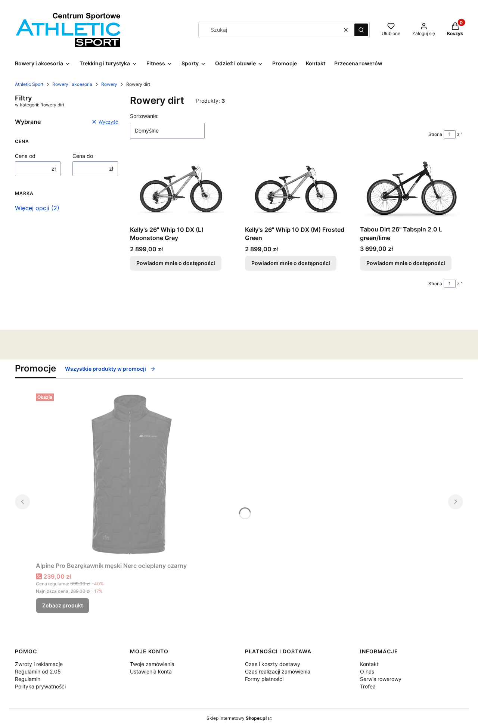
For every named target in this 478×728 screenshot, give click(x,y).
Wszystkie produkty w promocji (105, 368)
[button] (361, 30)
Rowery (109, 84)
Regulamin (27, 679)
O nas (367, 671)
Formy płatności (264, 679)
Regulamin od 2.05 (38, 671)
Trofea (368, 686)
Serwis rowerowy (380, 679)
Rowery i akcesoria (72, 84)
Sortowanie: (144, 116)
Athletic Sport (29, 84)
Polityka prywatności (40, 686)
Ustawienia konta (151, 671)
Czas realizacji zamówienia (277, 671)
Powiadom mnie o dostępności (175, 263)
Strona (435, 134)
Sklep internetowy (237, 718)
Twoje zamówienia (152, 664)
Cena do (82, 156)
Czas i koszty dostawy (272, 664)
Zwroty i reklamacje (39, 664)
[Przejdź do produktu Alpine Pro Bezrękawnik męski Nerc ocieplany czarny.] (129, 475)
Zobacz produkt (62, 605)
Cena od (25, 156)
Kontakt (369, 664)
